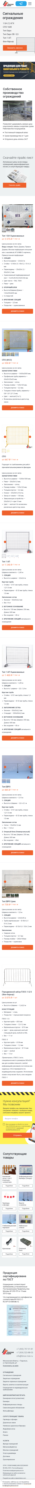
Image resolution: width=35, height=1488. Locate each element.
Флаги (5, 1432)
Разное (5, 1435)
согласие (12, 1124)
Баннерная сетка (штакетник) (13, 1398)
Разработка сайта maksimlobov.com (14, 1478)
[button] (15, 48)
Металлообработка (10, 1447)
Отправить (17, 1135)
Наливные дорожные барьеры (14, 1426)
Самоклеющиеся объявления (13, 1408)
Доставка (6, 1456)
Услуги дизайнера (9, 1453)
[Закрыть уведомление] (17, 1481)
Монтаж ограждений (10, 1450)
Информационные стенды (12, 1405)
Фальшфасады (8, 1411)
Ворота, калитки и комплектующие (15, 1385)
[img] (8, 3)
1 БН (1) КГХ (8, 23)
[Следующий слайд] (30, 216)
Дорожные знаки (9, 1423)
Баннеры (6, 1401)
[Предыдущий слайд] (5, 216)
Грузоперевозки (9, 1459)
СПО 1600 (7, 27)
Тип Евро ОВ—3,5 (10, 34)
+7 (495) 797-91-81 (25, 1349)
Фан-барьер (8, 41)
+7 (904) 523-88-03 (25, 1352)
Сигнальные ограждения (12, 1375)
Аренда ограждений (10, 1444)
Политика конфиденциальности (13, 1470)
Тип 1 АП (7, 38)
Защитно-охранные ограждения (14, 1381)
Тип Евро (7, 30)
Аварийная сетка (9, 1429)
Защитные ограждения (11, 1378)
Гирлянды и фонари (10, 1419)
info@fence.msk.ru (25, 1356)
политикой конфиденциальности (16, 1485)
